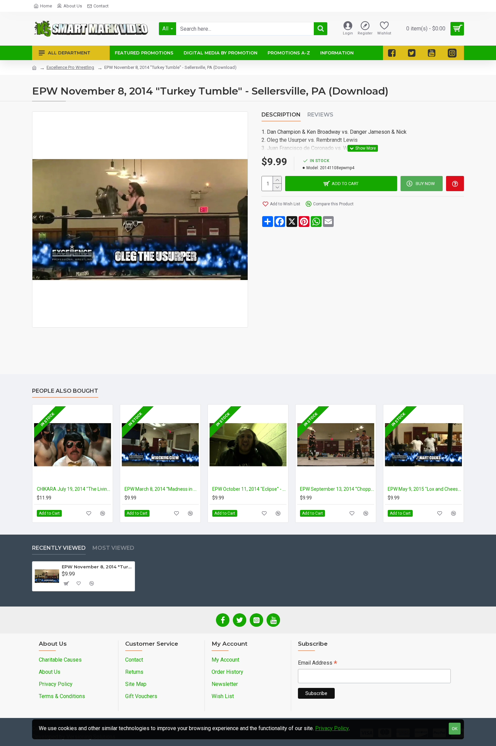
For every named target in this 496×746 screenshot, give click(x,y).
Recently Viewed (59, 548)
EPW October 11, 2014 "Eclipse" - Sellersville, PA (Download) (249, 489)
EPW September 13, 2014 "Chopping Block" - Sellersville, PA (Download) (337, 489)
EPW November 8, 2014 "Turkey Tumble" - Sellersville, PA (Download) (97, 566)
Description (281, 114)
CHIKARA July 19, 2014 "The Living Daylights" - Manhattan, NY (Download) (74, 489)
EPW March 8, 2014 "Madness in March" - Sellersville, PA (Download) (162, 489)
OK (455, 728)
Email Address (317, 663)
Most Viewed (113, 548)
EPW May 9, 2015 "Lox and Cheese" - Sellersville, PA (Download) (425, 489)
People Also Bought (65, 391)
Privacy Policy (332, 728)
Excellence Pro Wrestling (70, 67)
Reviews (320, 114)
